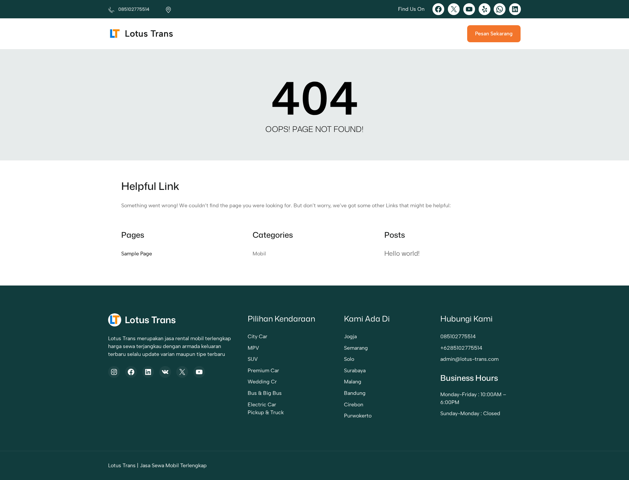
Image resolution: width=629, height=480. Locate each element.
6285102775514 (463, 348)
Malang (352, 381)
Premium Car (263, 370)
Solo (349, 359)
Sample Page (136, 253)
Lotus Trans (149, 33)
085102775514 (458, 336)
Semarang (356, 348)
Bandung (355, 393)
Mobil (259, 253)
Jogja (350, 336)
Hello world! (402, 253)
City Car (257, 336)
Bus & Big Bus (265, 393)
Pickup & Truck (266, 412)
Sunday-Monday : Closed (470, 413)
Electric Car (262, 404)
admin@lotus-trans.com (469, 359)
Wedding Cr (262, 381)
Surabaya (355, 370)
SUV (253, 359)
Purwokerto (358, 416)
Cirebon (353, 404)
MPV (253, 348)
